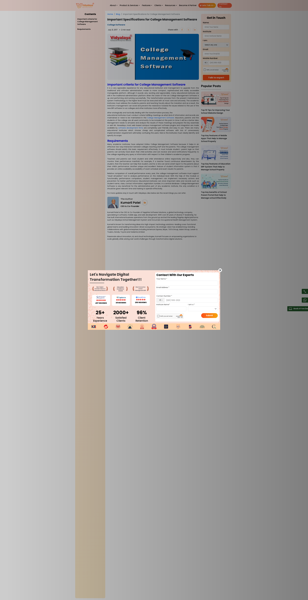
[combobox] (161, 300)
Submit (209, 315)
